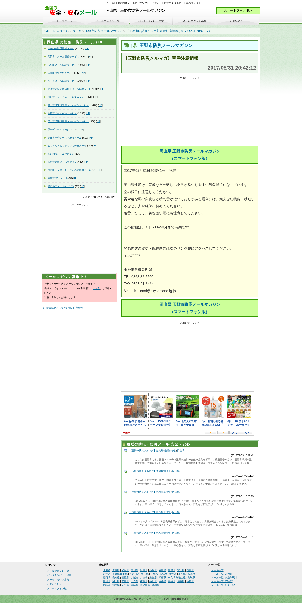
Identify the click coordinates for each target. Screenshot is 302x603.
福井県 (106, 574)
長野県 (116, 574)
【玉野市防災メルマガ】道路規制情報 (150, 471)
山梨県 (124, 574)
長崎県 (106, 585)
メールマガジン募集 (194, 21)
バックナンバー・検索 (151, 21)
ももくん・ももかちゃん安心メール (67, 145)
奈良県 (171, 577)
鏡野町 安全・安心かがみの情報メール (69, 170)
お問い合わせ (238, 21)
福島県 (162, 570)
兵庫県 (162, 577)
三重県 (125, 577)
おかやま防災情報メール (61, 48)
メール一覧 (217, 570)
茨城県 (163, 574)
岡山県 (77, 31)
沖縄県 (155, 585)
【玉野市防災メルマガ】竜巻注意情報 (150, 491)
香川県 (153, 581)
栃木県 (172, 574)
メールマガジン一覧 (108, 21)
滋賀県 (153, 577)
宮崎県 (134, 585)
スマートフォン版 (57, 588)
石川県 (190, 570)
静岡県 (106, 577)
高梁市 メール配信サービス (63, 56)
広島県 (125, 581)
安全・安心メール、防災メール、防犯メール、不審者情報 (72, 11)
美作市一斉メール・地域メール (65, 137)
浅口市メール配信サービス (62, 81)
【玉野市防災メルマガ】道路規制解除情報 (152, 450)
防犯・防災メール (56, 31)
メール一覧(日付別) (222, 574)
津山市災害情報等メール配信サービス (68, 105)
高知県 (171, 581)
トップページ (65, 21)
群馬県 (182, 574)
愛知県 (116, 577)
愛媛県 (162, 581)
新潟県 (171, 570)
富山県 (181, 570)
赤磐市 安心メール (58, 178)
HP (87, 48)
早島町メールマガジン (60, 129)
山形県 (153, 570)
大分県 (125, 585)
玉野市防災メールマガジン (103, 31)
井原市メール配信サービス (62, 113)
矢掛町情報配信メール (60, 72)
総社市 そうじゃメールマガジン (66, 97)
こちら (96, 288)
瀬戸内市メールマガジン (61, 153)
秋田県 (143, 570)
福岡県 (181, 581)
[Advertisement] (189, 112)
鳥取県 (191, 577)
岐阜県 (191, 574)
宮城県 (134, 570)
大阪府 (134, 577)
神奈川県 (134, 574)
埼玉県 (145, 574)
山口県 (134, 581)
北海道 (106, 570)
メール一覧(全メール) (223, 585)
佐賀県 (190, 581)
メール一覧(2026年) (222, 581)
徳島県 (143, 581)
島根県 (106, 581)
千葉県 (154, 574)
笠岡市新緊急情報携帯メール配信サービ (69, 89)
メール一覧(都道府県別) (224, 577)
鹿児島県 (145, 585)
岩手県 (125, 570)
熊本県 (116, 585)
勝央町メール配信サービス (62, 64)
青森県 (116, 570)
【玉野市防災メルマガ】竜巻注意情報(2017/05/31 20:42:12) (168, 31)
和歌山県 (181, 577)
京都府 (143, 577)
